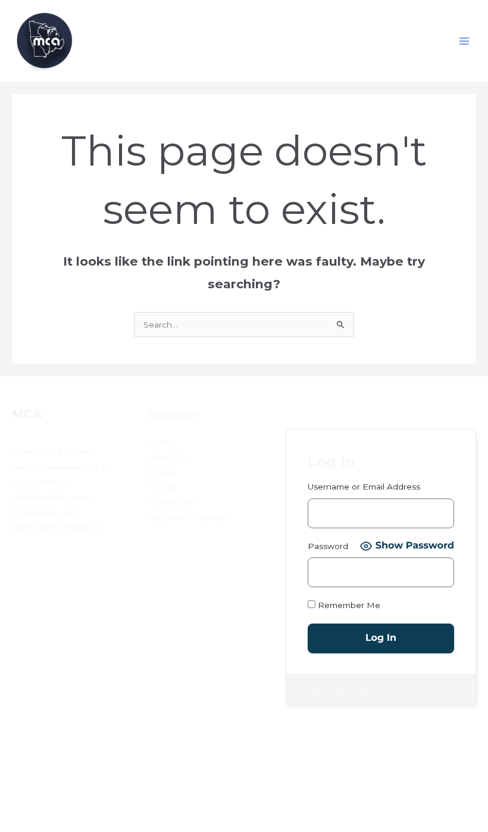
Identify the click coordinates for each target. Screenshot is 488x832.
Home (161, 442)
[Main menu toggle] (464, 41)
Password (328, 546)
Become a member (188, 517)
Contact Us (171, 502)
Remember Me (347, 605)
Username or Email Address (364, 486)
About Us (167, 457)
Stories (163, 487)
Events (163, 471)
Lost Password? (340, 689)
